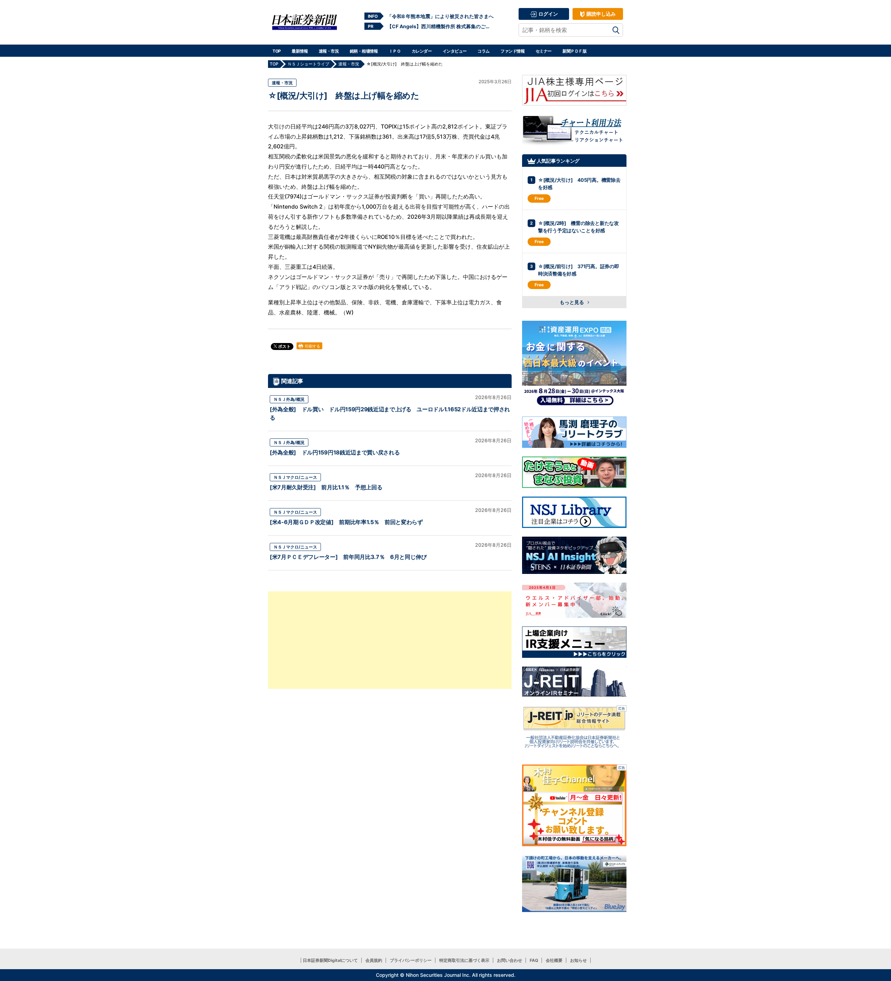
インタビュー (455, 51)
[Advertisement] (390, 640)
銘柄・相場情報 (364, 51)
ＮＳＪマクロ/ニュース (295, 477)
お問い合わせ (509, 960)
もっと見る (572, 302)
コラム (484, 51)
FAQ (534, 960)
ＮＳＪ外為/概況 (289, 399)
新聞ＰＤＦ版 (574, 51)
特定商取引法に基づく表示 (464, 960)
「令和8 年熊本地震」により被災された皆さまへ (440, 16)
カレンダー (422, 51)
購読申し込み (600, 14)
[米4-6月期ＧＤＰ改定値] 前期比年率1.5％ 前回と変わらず (346, 522)
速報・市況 (329, 51)
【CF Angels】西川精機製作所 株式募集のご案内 (440, 26)
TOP (277, 51)
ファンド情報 (512, 51)
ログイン (547, 14)
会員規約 (373, 960)
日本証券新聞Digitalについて (330, 960)
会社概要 (554, 960)
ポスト (284, 346)
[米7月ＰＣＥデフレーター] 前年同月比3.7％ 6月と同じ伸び (348, 556)
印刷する (312, 346)
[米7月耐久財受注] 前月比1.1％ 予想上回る (326, 487)
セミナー (544, 51)
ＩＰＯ (395, 51)
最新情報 (300, 51)
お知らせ (578, 960)
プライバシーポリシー (411, 960)
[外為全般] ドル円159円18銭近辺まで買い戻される (335, 452)
